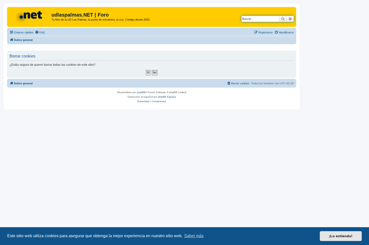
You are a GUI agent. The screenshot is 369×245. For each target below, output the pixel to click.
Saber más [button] (194, 236)
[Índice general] (29, 16)
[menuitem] (40, 32)
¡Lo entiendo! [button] (340, 236)
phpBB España (167, 96)
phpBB (141, 92)
